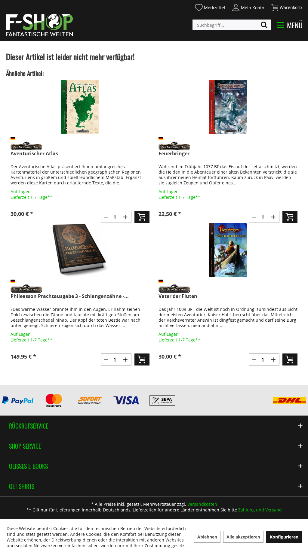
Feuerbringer (174, 153)
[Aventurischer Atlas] (80, 107)
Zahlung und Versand (260, 510)
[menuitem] (209, 7)
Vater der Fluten (178, 296)
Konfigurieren (284, 537)
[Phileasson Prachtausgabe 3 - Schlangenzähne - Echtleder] (80, 250)
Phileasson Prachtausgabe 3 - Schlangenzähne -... (70, 296)
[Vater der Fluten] (228, 250)
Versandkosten (202, 504)
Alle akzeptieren (243, 537)
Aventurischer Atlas (34, 153)
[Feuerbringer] (228, 107)
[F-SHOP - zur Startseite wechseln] (39, 25)
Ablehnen (207, 537)
